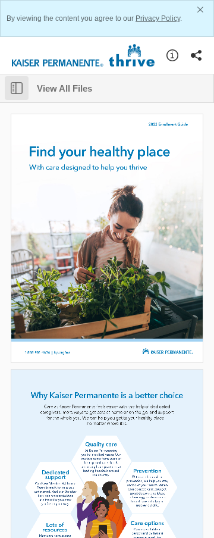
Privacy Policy (158, 18)
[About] (172, 55)
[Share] (196, 55)
